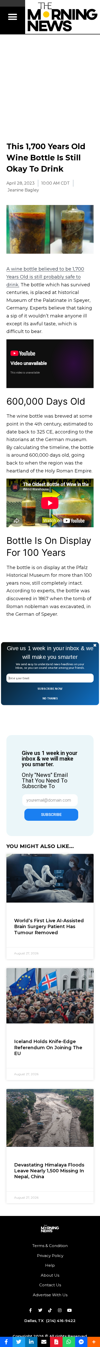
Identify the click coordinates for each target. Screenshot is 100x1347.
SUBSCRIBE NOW (49, 688)
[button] (50, 652)
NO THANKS (50, 698)
